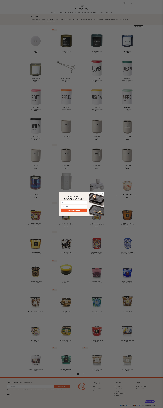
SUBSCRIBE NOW (74, 210)
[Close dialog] (102, 193)
